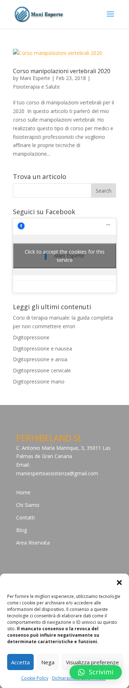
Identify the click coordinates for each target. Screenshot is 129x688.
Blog (21, 530)
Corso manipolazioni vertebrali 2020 (61, 71)
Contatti (25, 517)
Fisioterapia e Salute (36, 86)
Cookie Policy (34, 678)
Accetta (20, 662)
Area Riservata (33, 542)
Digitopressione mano (38, 381)
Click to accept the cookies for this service (65, 255)
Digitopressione (31, 337)
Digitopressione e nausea (42, 348)
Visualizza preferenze (92, 662)
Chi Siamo (27, 504)
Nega (47, 662)
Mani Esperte (35, 78)
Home (23, 492)
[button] (119, 582)
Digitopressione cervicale (42, 370)
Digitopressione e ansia (40, 359)
